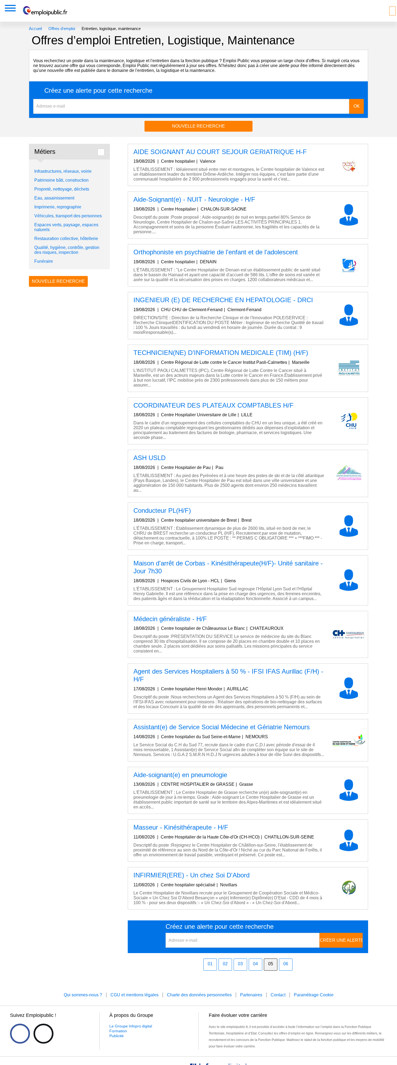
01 (210, 963)
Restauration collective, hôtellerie (66, 238)
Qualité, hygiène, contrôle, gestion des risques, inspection (66, 250)
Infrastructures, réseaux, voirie (63, 171)
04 (255, 963)
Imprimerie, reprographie (57, 207)
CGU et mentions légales (134, 995)
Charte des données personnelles (199, 995)
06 (285, 963)
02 (225, 963)
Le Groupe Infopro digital (130, 1026)
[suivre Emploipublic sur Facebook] (20, 1034)
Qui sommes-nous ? (83, 995)
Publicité (116, 1036)
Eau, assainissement (54, 198)
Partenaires (251, 995)
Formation (118, 1031)
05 (270, 963)
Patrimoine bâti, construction (61, 180)
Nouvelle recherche (198, 126)
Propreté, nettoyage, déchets (61, 189)
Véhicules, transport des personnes (68, 216)
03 (240, 963)
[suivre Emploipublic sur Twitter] (43, 1034)
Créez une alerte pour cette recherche (98, 90)
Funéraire (43, 261)
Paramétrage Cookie (314, 995)
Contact (278, 995)
